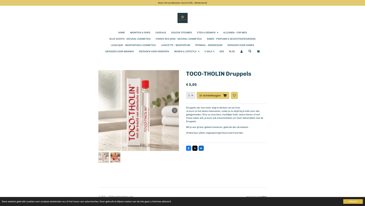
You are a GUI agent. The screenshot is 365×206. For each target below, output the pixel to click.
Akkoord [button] (353, 201)
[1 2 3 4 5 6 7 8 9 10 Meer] (190, 95)
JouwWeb (262, 197)
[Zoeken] (250, 51)
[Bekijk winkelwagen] (258, 51)
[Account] (241, 51)
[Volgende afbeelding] (175, 110)
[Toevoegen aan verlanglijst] (234, 95)
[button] (103, 157)
